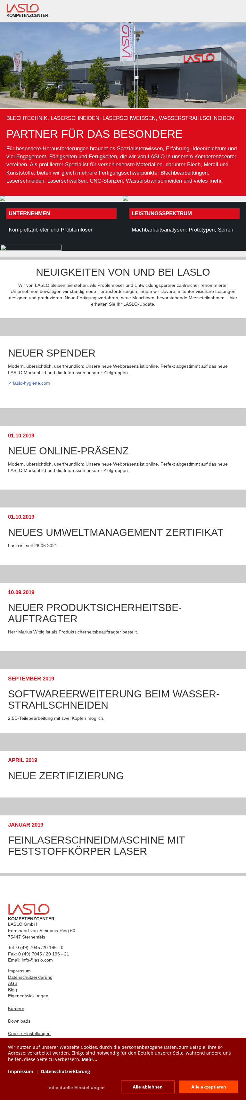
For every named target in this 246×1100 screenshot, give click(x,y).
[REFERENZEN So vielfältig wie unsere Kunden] (123, 248)
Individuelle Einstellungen (76, 1087)
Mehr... (89, 1059)
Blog (12, 989)
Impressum (19, 970)
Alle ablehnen (148, 1086)
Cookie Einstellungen (29, 1033)
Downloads (19, 1021)
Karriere (16, 1008)
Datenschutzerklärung (30, 977)
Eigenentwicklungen (28, 995)
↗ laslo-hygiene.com (29, 383)
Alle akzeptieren (208, 1086)
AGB (12, 983)
